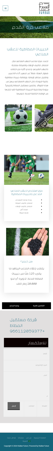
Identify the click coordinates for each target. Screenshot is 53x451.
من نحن (29, 437)
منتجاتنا (21, 437)
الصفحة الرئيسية (40, 437)
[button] (8, 118)
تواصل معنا (11, 437)
